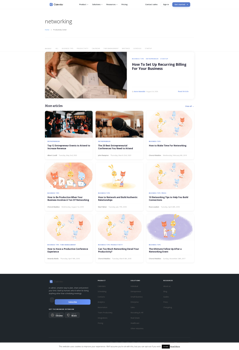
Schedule (137, 48)
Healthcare (135, 323)
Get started (180, 4)
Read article (183, 91)
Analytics (101, 302)
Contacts (101, 297)
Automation (102, 307)
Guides (166, 297)
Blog (165, 291)
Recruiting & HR (137, 312)
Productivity (82, 48)
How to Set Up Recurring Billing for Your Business (159, 66)
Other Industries (137, 328)
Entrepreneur (152, 59)
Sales (133, 307)
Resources (111, 4)
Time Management (111, 48)
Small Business (137, 297)
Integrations (102, 318)
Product (82, 4)
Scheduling (102, 291)
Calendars (102, 286)
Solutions (96, 4)
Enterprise (135, 302)
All (57, 48)
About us (167, 286)
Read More (175, 346)
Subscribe (72, 302)
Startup (148, 48)
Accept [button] (165, 346)
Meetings (126, 48)
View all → (189, 106)
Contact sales (151, 4)
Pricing (124, 4)
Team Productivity (105, 312)
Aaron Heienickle (139, 91)
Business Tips (67, 48)
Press (163, 193)
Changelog (167, 307)
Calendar (96, 48)
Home (47, 30)
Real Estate (135, 318)
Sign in (166, 4)
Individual (134, 286)
